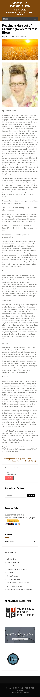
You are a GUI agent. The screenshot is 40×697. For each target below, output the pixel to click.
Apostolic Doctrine (13, 562)
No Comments (21, 36)
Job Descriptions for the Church (18, 583)
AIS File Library (12, 559)
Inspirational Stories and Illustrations (19, 589)
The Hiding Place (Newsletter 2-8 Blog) (23, 461)
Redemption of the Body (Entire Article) (17, 459)
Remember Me (11, 474)
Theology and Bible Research (17, 569)
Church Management (14, 579)
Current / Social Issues (14, 586)
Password (8, 472)
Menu (5, 19)
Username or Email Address (14, 468)
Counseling (10, 572)
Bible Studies (11, 566)
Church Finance (12, 576)
